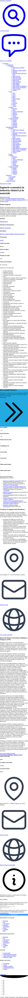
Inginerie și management (5, 227)
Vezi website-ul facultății (6, 634)
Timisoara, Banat (4, 201)
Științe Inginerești (4, 221)
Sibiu (4, 930)
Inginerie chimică (7, 498)
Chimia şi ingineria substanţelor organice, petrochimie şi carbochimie (13, 501)
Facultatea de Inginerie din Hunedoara (15, 198)
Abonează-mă (14, 914)
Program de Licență (5, 197)
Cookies (5, 969)
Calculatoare (6, 489)
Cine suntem (6, 963)
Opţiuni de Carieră (7, 957)
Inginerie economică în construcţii (11, 481)
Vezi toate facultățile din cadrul (11, 754)
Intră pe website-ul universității (7, 865)
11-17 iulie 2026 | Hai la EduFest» (13, 5)
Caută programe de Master (9, 956)
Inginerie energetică (8, 492)
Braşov (5, 928)
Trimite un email (4, 604)
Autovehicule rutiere (8, 495)
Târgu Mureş (6, 926)
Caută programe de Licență (9, 954)
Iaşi (4, 922)
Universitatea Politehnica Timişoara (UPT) (15, 200)
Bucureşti (5, 921)
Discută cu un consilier (5, 183)
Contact (5, 965)
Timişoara (5, 925)
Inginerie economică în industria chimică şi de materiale (12, 234)
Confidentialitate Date (8, 967)
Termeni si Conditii (8, 966)
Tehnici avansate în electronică (10, 483)
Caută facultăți (6, 953)
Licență (1, 240)
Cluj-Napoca (6, 923)
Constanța (5, 929)
